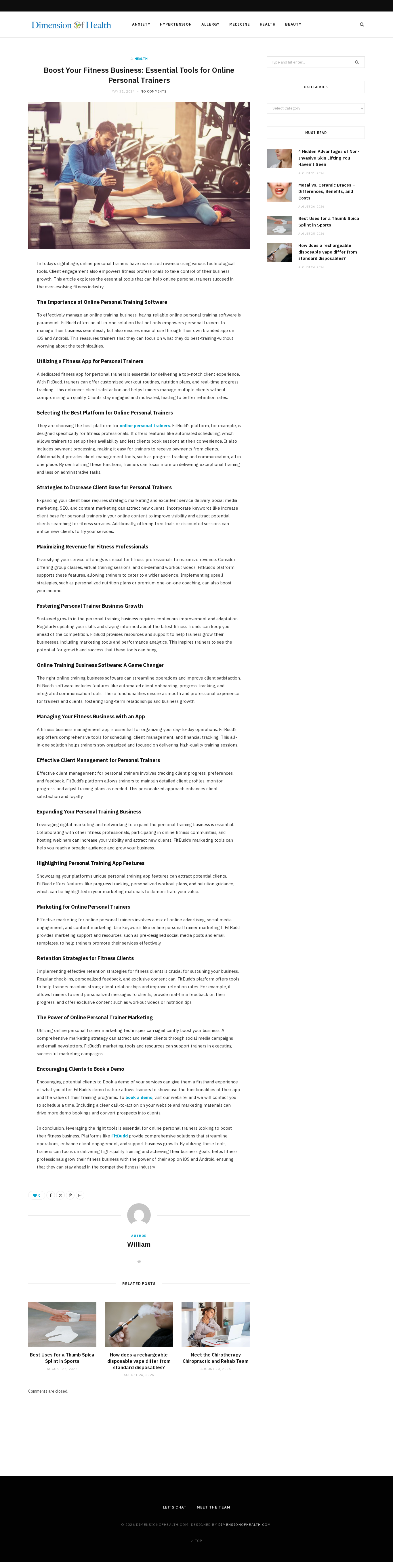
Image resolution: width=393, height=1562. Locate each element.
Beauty (293, 24)
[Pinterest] (14, 311)
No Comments (153, 91)
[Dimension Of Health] (70, 24)
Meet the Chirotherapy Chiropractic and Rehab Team (216, 1358)
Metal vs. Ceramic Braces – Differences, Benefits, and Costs (326, 191)
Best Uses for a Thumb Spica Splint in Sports (62, 1358)
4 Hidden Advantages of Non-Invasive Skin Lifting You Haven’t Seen (328, 158)
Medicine (239, 24)
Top (198, 1541)
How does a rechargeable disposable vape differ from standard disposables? (139, 1361)
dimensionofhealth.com (244, 1524)
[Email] (14, 326)
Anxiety (141, 24)
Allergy (210, 24)
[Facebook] (14, 282)
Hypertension (176, 24)
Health (268, 24)
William (139, 1244)
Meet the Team (213, 1507)
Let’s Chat (175, 1507)
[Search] (360, 24)
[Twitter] (14, 297)
